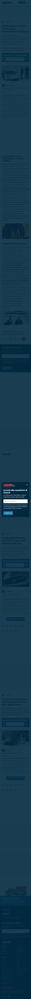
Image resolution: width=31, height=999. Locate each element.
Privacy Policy (11, 506)
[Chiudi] (27, 484)
